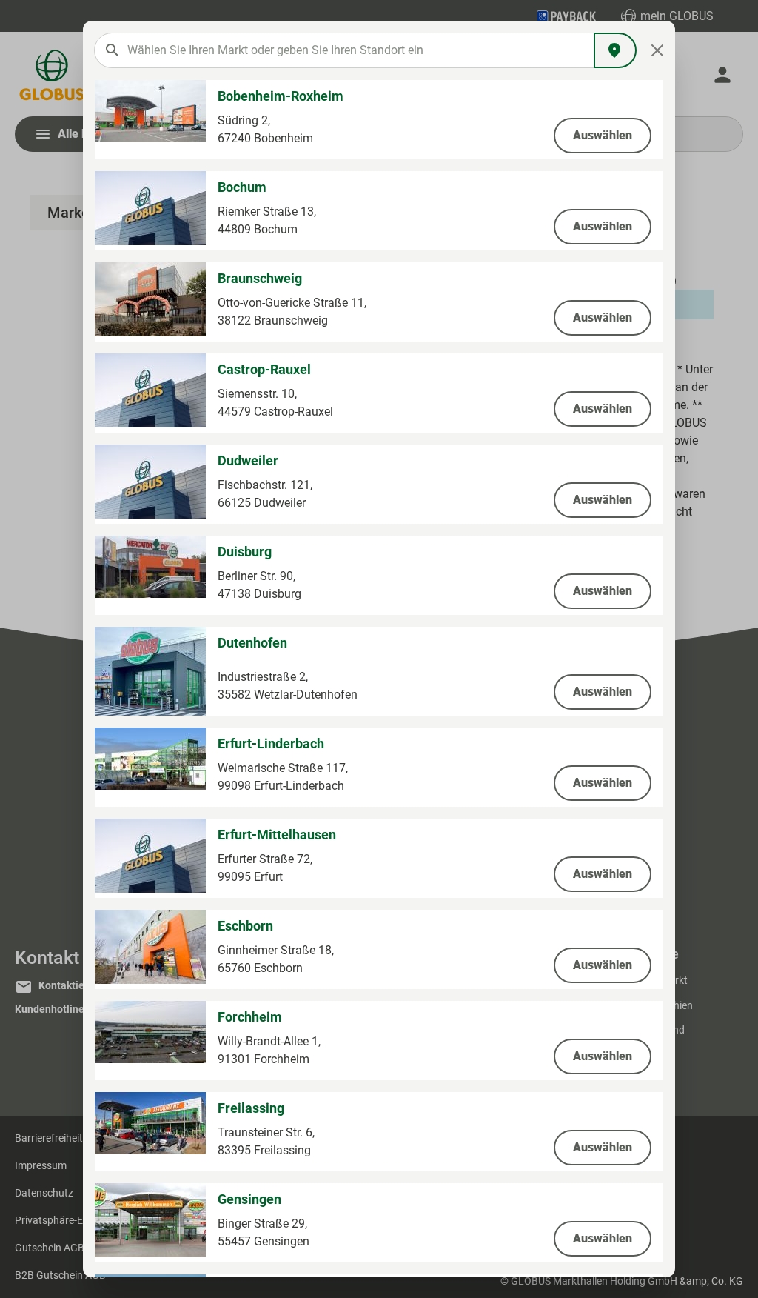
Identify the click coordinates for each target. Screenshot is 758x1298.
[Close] (657, 50)
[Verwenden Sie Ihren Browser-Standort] (615, 50)
